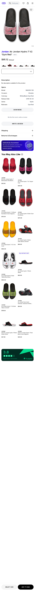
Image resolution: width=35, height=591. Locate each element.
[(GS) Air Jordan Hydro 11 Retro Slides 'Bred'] (9, 321)
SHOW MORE (17, 109)
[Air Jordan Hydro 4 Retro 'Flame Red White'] (15, 64)
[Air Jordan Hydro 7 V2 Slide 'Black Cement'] (9, 292)
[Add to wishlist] (31, 10)
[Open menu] (32, 3)
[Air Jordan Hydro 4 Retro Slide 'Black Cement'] (9, 64)
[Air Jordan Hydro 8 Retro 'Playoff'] (3, 64)
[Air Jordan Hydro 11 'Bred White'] (26, 259)
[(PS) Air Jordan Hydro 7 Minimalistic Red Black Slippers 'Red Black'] (9, 166)
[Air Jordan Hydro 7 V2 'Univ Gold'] (9, 230)
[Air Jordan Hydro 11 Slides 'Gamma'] (21, 64)
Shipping (4, 130)
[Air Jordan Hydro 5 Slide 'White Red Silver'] (9, 261)
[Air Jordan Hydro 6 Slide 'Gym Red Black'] (26, 199)
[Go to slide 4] (10, 241)
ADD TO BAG (26, 587)
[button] (22, 154)
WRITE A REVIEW (17, 123)
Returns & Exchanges (9, 136)
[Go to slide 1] (24, 178)
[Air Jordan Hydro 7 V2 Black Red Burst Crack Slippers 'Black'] (9, 198)
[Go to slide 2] (25, 178)
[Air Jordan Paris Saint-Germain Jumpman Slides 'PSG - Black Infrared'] (26, 290)
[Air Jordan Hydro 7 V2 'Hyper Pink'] (26, 167)
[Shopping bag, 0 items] (28, 3)
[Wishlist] (23, 3)
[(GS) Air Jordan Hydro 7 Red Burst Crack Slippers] (26, 321)
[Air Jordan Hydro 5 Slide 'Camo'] (26, 64)
